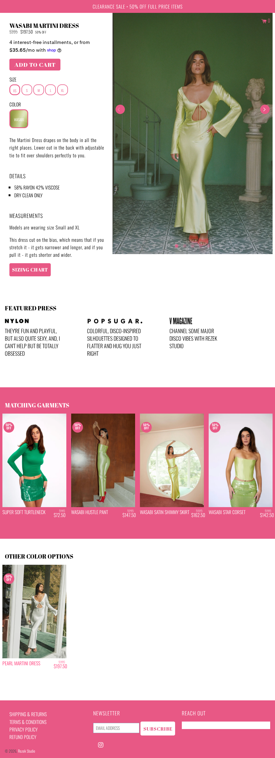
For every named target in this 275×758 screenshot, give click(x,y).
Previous (120, 109)
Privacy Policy (23, 729)
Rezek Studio (26, 751)
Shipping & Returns (28, 714)
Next (265, 109)
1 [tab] (176, 244)
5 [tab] (208, 244)
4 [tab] (200, 244)
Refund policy (22, 736)
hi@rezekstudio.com (200, 725)
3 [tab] (192, 244)
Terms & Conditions (27, 721)
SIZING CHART (30, 269)
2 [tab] (184, 244)
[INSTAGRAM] (100, 744)
